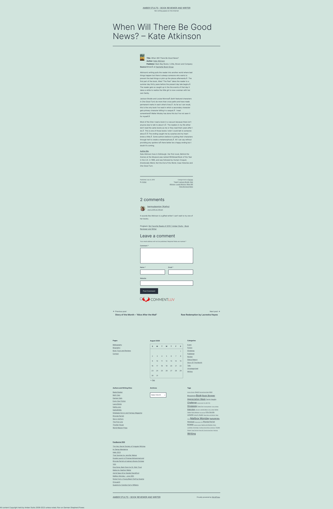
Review (190, 180)
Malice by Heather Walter (122, 470)
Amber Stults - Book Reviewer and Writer (166, 8)
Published (190, 354)
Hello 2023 (117, 452)
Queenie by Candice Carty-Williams (125, 485)
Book (199, 395)
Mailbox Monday (199, 418)
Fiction (189, 348)
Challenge (192, 402)
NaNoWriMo (117, 410)
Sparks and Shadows (207, 425)
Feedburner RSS (119, 442)
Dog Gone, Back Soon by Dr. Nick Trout (127, 467)
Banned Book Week (204, 392)
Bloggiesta (191, 396)
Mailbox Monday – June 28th (123, 476)
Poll (202, 422)
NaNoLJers (117, 407)
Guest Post (201, 406)
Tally (189, 365)
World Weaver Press (120, 428)
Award (197, 392)
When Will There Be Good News (206, 430)
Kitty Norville (210, 412)
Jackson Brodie (184, 182)
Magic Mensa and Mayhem (209, 415)
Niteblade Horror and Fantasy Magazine (127, 413)
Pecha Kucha (198, 422)
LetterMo (190, 415)
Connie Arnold (200, 403)
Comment (144, 246)
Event (189, 345)
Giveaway (191, 351)
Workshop (215, 430)
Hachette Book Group (165, 67)
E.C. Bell (206, 403)
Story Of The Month (194, 363)
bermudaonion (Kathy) (158, 206)
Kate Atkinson (159, 61)
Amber (144, 182)
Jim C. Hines (211, 409)
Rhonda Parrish (118, 416)
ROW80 (190, 425)
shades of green (197, 425)
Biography (116, 348)
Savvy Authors (118, 419)
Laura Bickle (117, 404)
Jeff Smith (197, 409)
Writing (190, 371)
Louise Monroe (181, 184)
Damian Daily (117, 398)
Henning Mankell (207, 406)
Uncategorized (192, 368)
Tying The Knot (195, 430)
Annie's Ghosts (191, 392)
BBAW (210, 392)
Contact (116, 354)
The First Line (118, 422)
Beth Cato (116, 395)
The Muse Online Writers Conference (207, 427)
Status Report (192, 360)
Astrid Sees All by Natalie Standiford (126, 473)
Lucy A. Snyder (198, 415)
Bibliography (117, 345)
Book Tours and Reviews (122, 351)
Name (143, 267)
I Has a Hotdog (215, 406)
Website (143, 278)
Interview (191, 409)
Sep (153, 380)
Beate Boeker (118, 392)
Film (209, 403)
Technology (196, 427)
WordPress (216, 497)
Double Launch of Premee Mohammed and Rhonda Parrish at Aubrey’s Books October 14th (128, 461)
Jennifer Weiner (204, 409)
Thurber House (118, 425)
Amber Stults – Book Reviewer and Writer (136, 497)
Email (170, 267)
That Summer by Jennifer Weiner (125, 455)
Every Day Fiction (119, 401)
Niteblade (191, 422)
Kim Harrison (202, 412)
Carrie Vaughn (211, 399)
